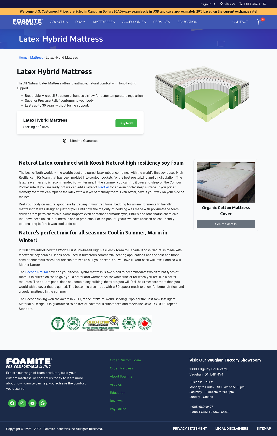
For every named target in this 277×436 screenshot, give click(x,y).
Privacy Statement (190, 429)
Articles (116, 384)
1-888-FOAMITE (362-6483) (209, 412)
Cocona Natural (36, 272)
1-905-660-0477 (201, 407)
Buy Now (126, 123)
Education (117, 393)
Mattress (36, 57)
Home (23, 57)
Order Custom (121, 360)
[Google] (43, 403)
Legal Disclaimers (231, 429)
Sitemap (264, 429)
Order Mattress (121, 368)
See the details (226, 224)
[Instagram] (22, 403)
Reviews (116, 401)
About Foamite (121, 376)
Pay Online (118, 409)
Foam (137, 360)
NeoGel (103, 187)
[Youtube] (32, 403)
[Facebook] (12, 403)
